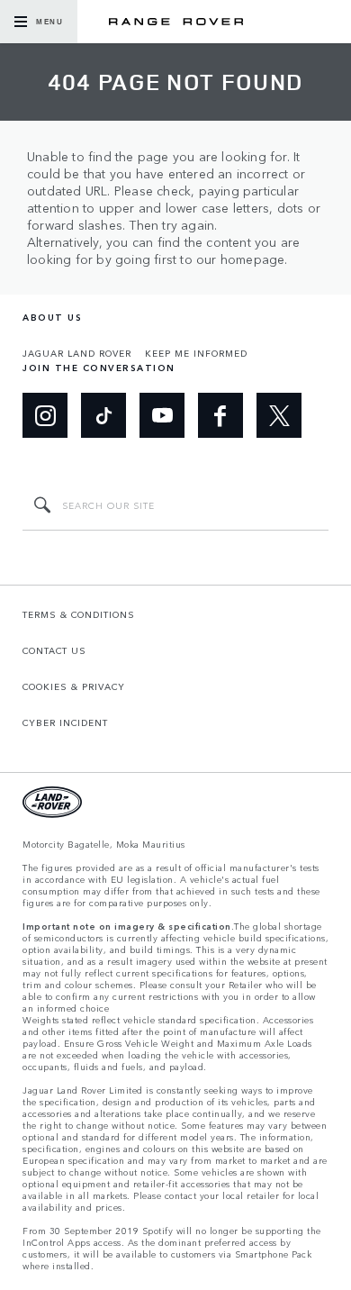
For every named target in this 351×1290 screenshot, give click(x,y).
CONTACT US (54, 650)
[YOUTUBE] (162, 415)
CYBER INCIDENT (65, 722)
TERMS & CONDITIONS (78, 614)
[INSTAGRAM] (45, 415)
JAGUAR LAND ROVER (76, 353)
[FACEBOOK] (220, 415)
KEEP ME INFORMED (196, 353)
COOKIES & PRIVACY (73, 686)
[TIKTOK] (103, 415)
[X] (279, 415)
